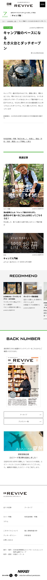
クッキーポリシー (9, 535)
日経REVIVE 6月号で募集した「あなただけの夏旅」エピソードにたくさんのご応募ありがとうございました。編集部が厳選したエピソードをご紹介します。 (23, 460)
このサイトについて (10, 531)
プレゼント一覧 (23, 421)
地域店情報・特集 (11, 21)
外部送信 (27, 535)
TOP (3, 21)
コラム (5, 521)
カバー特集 (7, 517)
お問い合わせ (8, 540)
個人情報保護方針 (30, 531)
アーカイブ (23, 414)
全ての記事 (7, 507)
